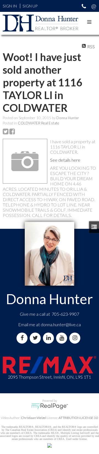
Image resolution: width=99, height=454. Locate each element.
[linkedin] (49, 338)
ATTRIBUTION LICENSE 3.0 (78, 418)
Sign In (10, 6)
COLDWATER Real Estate (38, 123)
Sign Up (30, 6)
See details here (65, 160)
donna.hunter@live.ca (61, 324)
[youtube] (62, 338)
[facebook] (23, 338)
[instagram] (75, 338)
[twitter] (36, 338)
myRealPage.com (49, 406)
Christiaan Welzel (33, 418)
